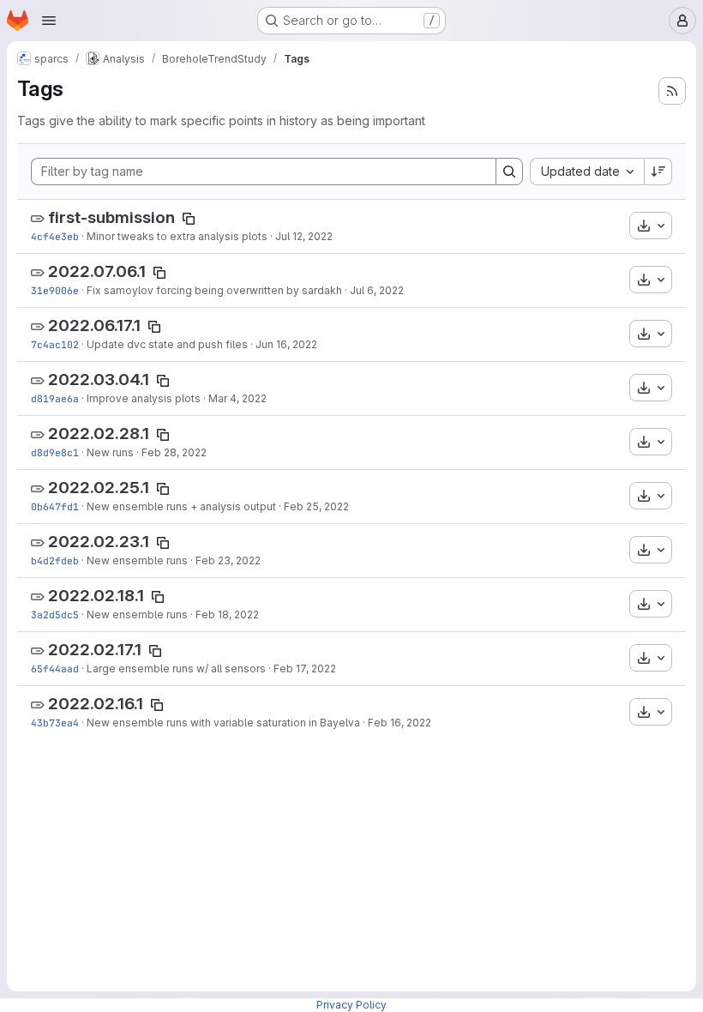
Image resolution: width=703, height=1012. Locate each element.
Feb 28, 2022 (174, 452)
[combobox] (587, 171)
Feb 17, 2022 (304, 668)
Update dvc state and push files (167, 344)
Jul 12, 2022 (304, 236)
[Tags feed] (672, 91)
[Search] (509, 171)
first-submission (111, 217)
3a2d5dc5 (55, 614)
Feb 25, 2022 (316, 506)
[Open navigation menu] (49, 20)
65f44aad (55, 668)
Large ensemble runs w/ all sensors (176, 668)
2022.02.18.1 (96, 595)
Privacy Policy (351, 1004)
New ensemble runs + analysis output (181, 506)
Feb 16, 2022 (399, 722)
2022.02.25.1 (98, 487)
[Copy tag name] (188, 218)
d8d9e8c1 (55, 452)
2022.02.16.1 (95, 704)
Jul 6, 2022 (377, 290)
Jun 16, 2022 (286, 344)
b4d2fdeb (55, 560)
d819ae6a (55, 398)
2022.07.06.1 (97, 271)
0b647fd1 (55, 506)
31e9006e (55, 290)
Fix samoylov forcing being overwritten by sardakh (214, 290)
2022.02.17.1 (94, 650)
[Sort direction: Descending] (658, 171)
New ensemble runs (137, 560)
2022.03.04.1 (98, 379)
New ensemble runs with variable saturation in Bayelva (223, 722)
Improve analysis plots (144, 398)
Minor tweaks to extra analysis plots (177, 236)
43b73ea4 (55, 722)
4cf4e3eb (55, 236)
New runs (110, 452)
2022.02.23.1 (98, 541)
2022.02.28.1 (98, 433)
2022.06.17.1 (94, 325)
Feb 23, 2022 (228, 560)
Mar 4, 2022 (237, 398)
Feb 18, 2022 (227, 614)
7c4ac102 (55, 344)
